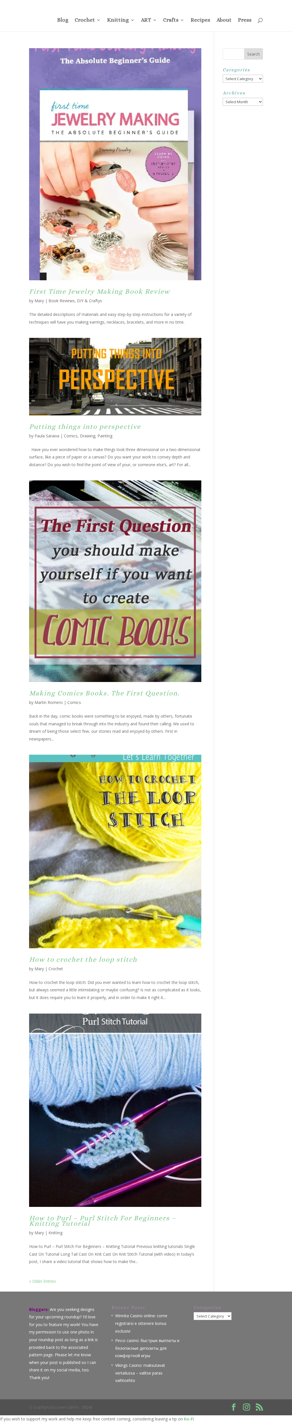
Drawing (87, 436)
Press (171, 4)
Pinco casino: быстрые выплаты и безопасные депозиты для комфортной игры (147, 1348)
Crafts (171, 20)
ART (146, 20)
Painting (105, 436)
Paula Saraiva (47, 436)
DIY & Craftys (89, 300)
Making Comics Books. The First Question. (104, 693)
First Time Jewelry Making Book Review (99, 291)
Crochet (85, 20)
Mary (39, 300)
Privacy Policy (190, 4)
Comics (71, 436)
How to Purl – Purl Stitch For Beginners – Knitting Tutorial (102, 1220)
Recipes (200, 20)
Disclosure (213, 4)
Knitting (118, 20)
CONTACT (154, 4)
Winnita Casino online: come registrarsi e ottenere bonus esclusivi (141, 1323)
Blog (62, 20)
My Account (254, 4)
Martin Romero (49, 702)
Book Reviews (61, 300)
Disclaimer (234, 4)
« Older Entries (42, 1281)
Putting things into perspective (85, 427)
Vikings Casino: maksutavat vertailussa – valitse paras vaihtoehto (140, 1373)
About (224, 20)
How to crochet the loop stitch (83, 959)
